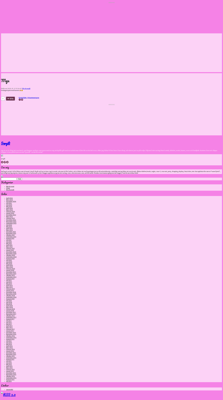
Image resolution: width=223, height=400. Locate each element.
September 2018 (11, 297)
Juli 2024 (9, 203)
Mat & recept (10, 186)
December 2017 (11, 312)
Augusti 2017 (10, 319)
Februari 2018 (10, 309)
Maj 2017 (9, 324)
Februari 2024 (10, 211)
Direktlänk (23, 98)
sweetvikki (9, 389)
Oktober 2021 (10, 235)
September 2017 (11, 317)
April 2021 (9, 245)
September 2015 (11, 358)
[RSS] (8, 394)
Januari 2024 (10, 213)
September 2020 (11, 257)
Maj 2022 (9, 227)
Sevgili (5, 143)
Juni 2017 (9, 322)
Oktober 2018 (10, 295)
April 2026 (9, 198)
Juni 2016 (9, 343)
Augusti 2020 (10, 258)
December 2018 (11, 292)
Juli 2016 (9, 341)
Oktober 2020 (10, 255)
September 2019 (11, 277)
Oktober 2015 (10, 356)
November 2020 (11, 253)
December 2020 (11, 252)
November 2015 (11, 354)
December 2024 (11, 201)
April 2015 (9, 366)
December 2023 (11, 215)
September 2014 (11, 378)
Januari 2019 (10, 290)
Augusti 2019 (10, 279)
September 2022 (11, 223)
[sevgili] (2, 156)
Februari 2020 (10, 269)
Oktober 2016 (10, 336)
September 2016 (11, 337)
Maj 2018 (9, 304)
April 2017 (9, 326)
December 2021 (11, 232)
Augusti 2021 (10, 238)
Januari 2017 (10, 331)
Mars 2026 (9, 200)
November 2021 (11, 233)
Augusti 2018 (10, 299)
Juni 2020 (9, 262)
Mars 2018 (9, 307)
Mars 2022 (9, 230)
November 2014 (11, 374)
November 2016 (11, 334)
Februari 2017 (10, 329)
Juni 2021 (9, 242)
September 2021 (11, 237)
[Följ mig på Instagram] (5, 163)
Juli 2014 (9, 381)
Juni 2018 (9, 302)
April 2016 (9, 346)
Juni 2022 (9, 225)
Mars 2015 (9, 368)
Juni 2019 (9, 282)
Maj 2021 (9, 243)
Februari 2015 (10, 369)
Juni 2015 (9, 363)
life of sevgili (26, 88)
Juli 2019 (9, 280)
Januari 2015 (10, 371)
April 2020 (9, 265)
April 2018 (9, 306)
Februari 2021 (10, 248)
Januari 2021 (10, 250)
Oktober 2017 (10, 316)
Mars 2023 (9, 216)
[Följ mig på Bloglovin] (2, 163)
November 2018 (11, 294)
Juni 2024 (9, 205)
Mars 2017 (9, 327)
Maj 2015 (9, 364)
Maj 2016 (9, 344)
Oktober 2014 (10, 376)
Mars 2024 (9, 210)
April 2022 (9, 228)
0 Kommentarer (33, 98)
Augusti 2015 (10, 359)
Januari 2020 (10, 270)
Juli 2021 (8, 240)
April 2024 (9, 208)
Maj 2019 (9, 284)
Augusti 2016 (10, 339)
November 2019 (11, 274)
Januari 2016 (10, 351)
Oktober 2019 (10, 275)
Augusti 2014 (10, 379)
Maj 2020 (9, 264)
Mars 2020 (9, 267)
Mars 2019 (9, 287)
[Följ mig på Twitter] (7, 163)
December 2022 (11, 220)
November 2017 (11, 314)
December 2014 (11, 373)
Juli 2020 (9, 260)
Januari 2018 (10, 311)
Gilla (11, 98)
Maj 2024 (9, 206)
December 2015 (11, 353)
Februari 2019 (10, 289)
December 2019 (11, 272)
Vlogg (8, 188)
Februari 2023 (10, 218)
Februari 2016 (10, 349)
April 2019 (9, 285)
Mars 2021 (9, 247)
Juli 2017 (8, 321)
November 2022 (11, 221)
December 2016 (11, 332)
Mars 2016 (9, 348)
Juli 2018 (9, 300)
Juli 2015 (8, 361)
